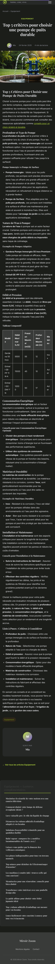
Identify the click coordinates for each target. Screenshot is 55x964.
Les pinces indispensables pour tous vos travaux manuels (27, 857)
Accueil (5, 11)
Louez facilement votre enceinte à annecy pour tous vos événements (26, 917)
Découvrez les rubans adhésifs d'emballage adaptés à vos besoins (25, 822)
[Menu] (49, 2)
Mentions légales (23, 949)
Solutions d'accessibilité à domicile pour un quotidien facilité (25, 831)
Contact (36, 949)
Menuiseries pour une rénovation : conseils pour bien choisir (27, 882)
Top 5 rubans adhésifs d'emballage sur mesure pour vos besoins (26, 908)
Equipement (15, 11)
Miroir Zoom (27, 941)
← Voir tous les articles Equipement (19, 765)
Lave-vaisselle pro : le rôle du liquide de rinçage (27, 815)
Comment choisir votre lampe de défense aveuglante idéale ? (24, 808)
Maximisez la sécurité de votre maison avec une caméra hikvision (27, 799)
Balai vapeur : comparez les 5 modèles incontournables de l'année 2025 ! (23, 840)
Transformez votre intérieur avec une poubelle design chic (27, 891)
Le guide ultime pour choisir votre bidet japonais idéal (23, 899)
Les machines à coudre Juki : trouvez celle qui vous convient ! (26, 874)
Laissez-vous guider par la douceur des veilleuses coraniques (23, 848)
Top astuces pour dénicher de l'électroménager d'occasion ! (27, 865)
